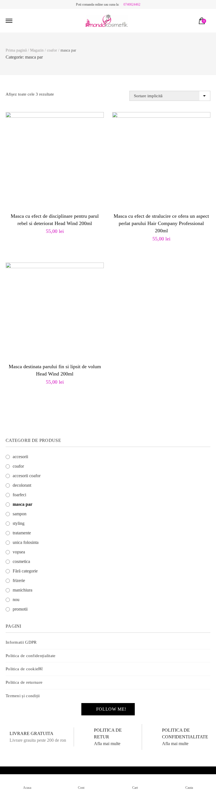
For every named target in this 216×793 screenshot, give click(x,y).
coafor (18, 466)
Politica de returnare (24, 682)
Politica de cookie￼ (24, 669)
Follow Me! (111, 709)
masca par (22, 504)
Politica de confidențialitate (31, 655)
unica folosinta (26, 542)
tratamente (22, 532)
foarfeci (19, 494)
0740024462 (131, 4)
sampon (19, 513)
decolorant (22, 485)
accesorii (20, 456)
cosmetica (21, 561)
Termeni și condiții (23, 696)
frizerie (19, 580)
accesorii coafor (26, 475)
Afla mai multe (107, 743)
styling (18, 523)
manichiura (22, 590)
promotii (20, 609)
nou (16, 599)
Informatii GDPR (21, 642)
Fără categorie (25, 571)
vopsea (19, 551)
